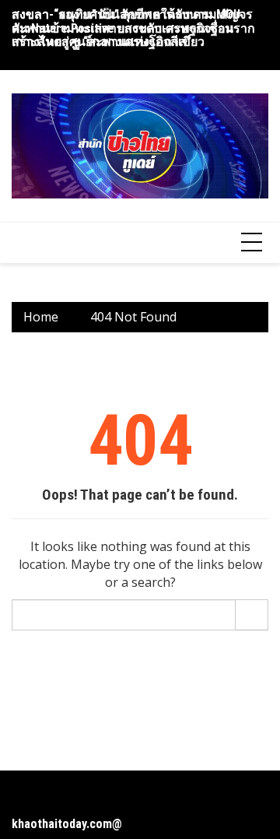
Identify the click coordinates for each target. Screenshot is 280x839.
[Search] (252, 614)
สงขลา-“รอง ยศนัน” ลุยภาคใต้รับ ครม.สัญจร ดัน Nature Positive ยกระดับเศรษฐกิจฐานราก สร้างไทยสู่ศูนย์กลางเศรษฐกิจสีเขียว (133, 28)
